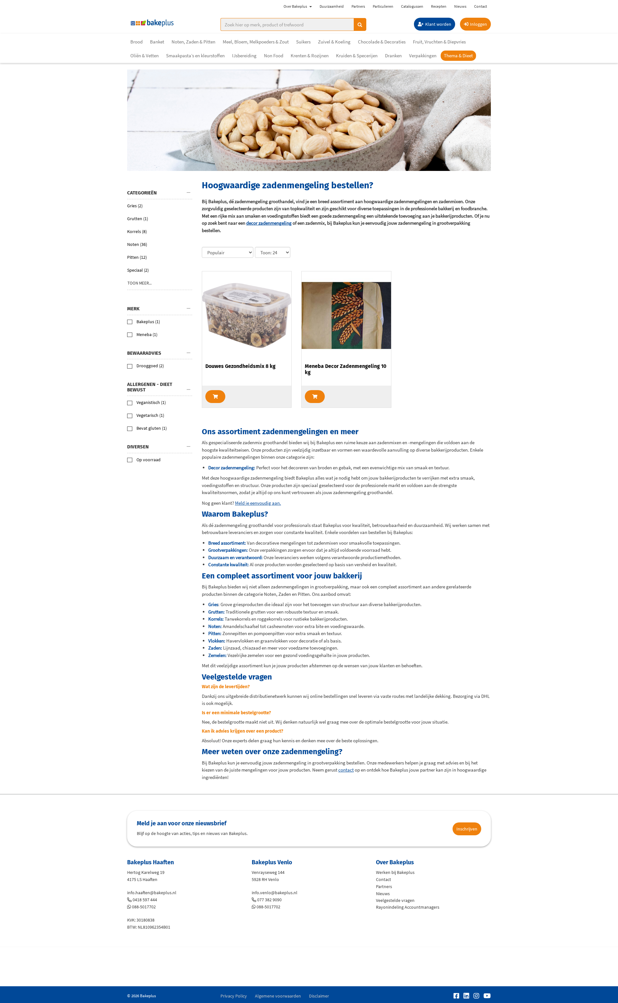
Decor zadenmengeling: (231, 467)
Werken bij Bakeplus (395, 872)
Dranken (393, 55)
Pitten (214, 633)
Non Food (273, 55)
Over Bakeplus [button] (295, 6)
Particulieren (383, 6)
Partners (358, 6)
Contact (480, 6)
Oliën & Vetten (144, 55)
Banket (157, 42)
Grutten (215, 612)
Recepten (438, 6)
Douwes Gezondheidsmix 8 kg (240, 366)
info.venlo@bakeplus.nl (274, 892)
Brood (136, 42)
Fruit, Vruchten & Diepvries (439, 42)
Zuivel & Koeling (334, 42)
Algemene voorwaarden (278, 996)
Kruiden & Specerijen (357, 55)
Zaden (214, 648)
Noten (214, 626)
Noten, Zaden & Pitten (193, 42)
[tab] (159, 193)
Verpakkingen (422, 55)
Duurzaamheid (332, 6)
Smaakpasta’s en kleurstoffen (195, 55)
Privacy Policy (233, 996)
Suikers (303, 42)
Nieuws (460, 6)
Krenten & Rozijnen (310, 55)
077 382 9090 (269, 900)
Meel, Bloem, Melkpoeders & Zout (256, 42)
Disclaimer (319, 996)
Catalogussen (412, 6)
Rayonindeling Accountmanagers (407, 907)
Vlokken (216, 641)
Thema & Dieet (458, 55)
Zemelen (216, 655)
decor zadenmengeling (269, 223)
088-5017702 (144, 907)
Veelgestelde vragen (395, 900)
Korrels (215, 619)
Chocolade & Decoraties (382, 42)
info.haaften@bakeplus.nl (151, 892)
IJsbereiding (244, 55)
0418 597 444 (145, 900)
